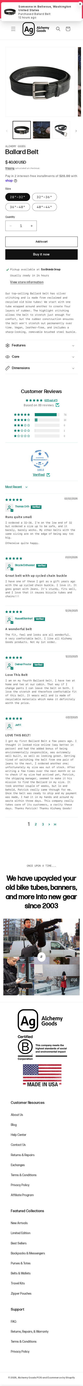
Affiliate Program (22, 1195)
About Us (17, 1115)
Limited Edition (20, 1233)
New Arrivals (19, 1223)
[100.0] (40, 459)
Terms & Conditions (24, 1175)
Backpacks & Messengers (28, 1253)
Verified (39, 475)
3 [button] (43, 824)
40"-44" (44, 207)
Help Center (18, 1135)
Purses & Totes (21, 1263)
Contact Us (18, 1145)
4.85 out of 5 (50, 400)
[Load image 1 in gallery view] (21, 130)
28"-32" (17, 197)
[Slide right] (76, 131)
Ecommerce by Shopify (61, 1377)
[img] (13, 500)
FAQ (13, 1322)
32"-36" (44, 197)
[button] (13, 29)
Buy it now (41, 254)
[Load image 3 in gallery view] (61, 130)
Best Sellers (19, 1243)
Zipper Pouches (21, 1294)
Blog (14, 1125)
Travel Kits (18, 1283)
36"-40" (17, 207)
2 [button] (36, 824)
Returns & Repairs (23, 1155)
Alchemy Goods (27, 1377)
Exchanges (18, 1165)
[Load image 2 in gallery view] (41, 130)
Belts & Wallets (21, 1273)
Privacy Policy (20, 1185)
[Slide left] (7, 131)
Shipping (9, 168)
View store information (26, 282)
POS (39, 1377)
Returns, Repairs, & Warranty (29, 1332)
